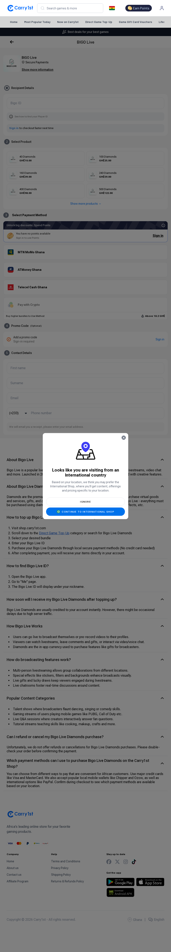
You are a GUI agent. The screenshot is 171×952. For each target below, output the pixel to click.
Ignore (85, 501)
